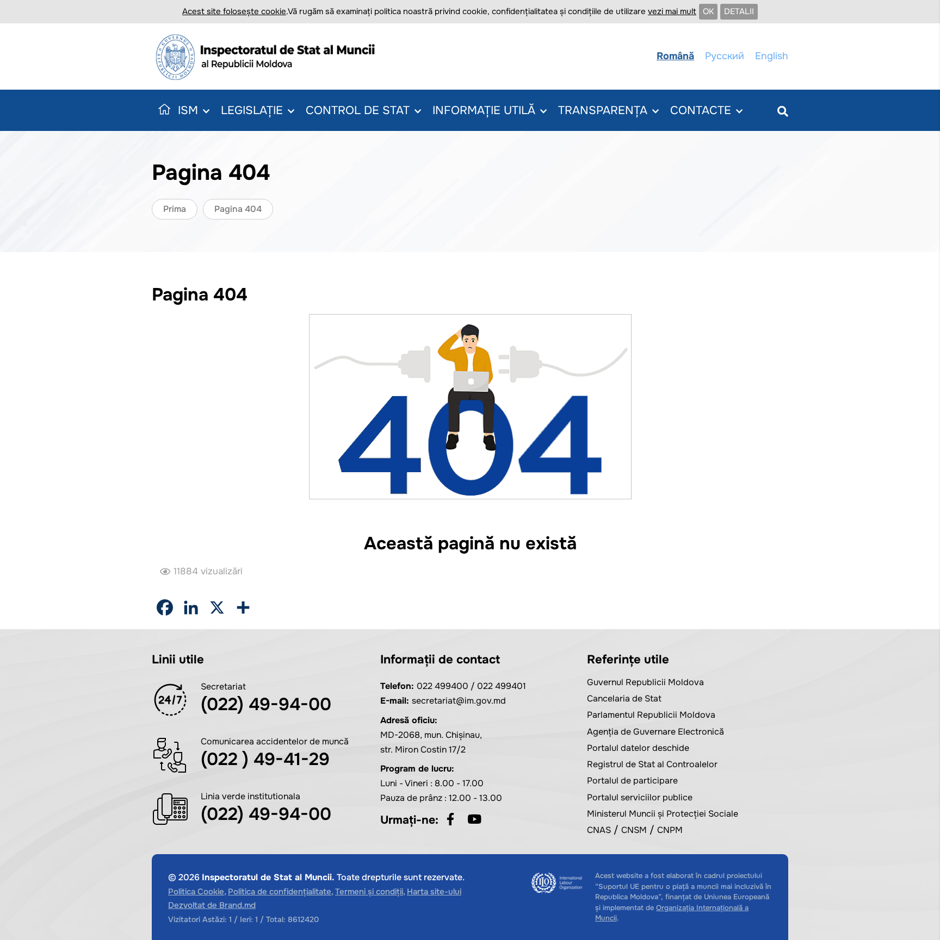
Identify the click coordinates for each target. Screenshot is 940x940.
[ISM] (269, 56)
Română (675, 56)
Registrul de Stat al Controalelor (652, 764)
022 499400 (442, 686)
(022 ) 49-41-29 (265, 759)
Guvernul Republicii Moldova (645, 682)
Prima (174, 209)
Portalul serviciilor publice (639, 797)
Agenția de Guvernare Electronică (655, 731)
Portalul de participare (632, 780)
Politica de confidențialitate (279, 891)
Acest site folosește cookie (234, 11)
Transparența (602, 110)
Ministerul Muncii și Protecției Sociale (662, 813)
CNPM (670, 830)
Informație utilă (483, 110)
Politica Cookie (196, 891)
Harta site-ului (434, 891)
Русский (724, 56)
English (771, 56)
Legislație (252, 110)
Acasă (162, 110)
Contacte (700, 110)
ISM (188, 110)
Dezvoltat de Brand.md (212, 905)
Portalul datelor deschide (638, 748)
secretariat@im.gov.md (459, 700)
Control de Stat (358, 110)
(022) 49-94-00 (266, 704)
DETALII (739, 11)
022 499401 (501, 686)
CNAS (599, 830)
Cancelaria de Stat (624, 698)
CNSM (634, 830)
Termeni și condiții (369, 891)
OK (708, 11)
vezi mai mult (672, 11)
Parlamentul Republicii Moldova (651, 714)
